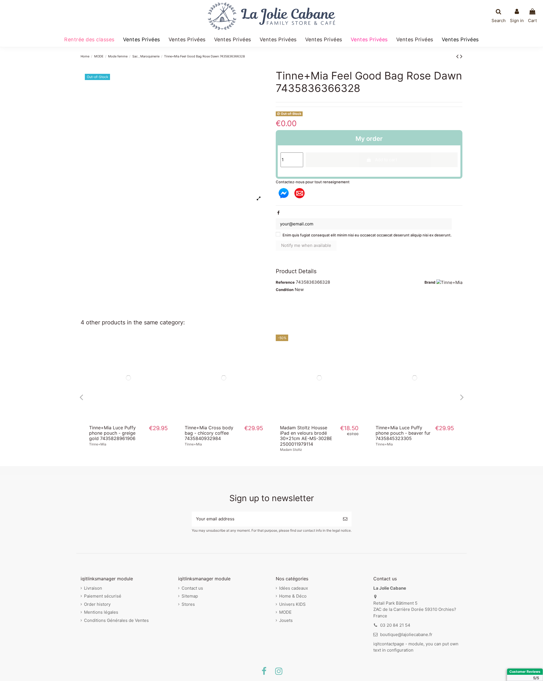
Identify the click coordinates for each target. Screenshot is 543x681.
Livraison (93, 588)
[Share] (278, 212)
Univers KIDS (292, 604)
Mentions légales (101, 612)
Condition (285, 289)
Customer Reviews (524, 671)
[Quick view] (128, 419)
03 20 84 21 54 (395, 625)
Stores (188, 604)
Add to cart (386, 159)
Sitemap (190, 596)
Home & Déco (293, 596)
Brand (430, 282)
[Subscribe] (345, 519)
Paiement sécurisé (102, 596)
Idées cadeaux (293, 588)
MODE (285, 612)
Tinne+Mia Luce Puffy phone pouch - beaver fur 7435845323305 (403, 433)
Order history (97, 604)
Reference (285, 282)
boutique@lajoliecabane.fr (406, 634)
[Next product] (461, 56)
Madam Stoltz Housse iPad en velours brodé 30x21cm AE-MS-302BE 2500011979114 (306, 436)
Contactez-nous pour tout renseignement (313, 182)
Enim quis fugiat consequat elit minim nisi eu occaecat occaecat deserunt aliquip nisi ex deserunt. (367, 235)
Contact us (192, 588)
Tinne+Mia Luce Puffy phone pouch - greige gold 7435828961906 (112, 433)
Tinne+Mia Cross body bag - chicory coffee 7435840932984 (209, 433)
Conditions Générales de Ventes (116, 620)
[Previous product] (458, 56)
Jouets (286, 620)
